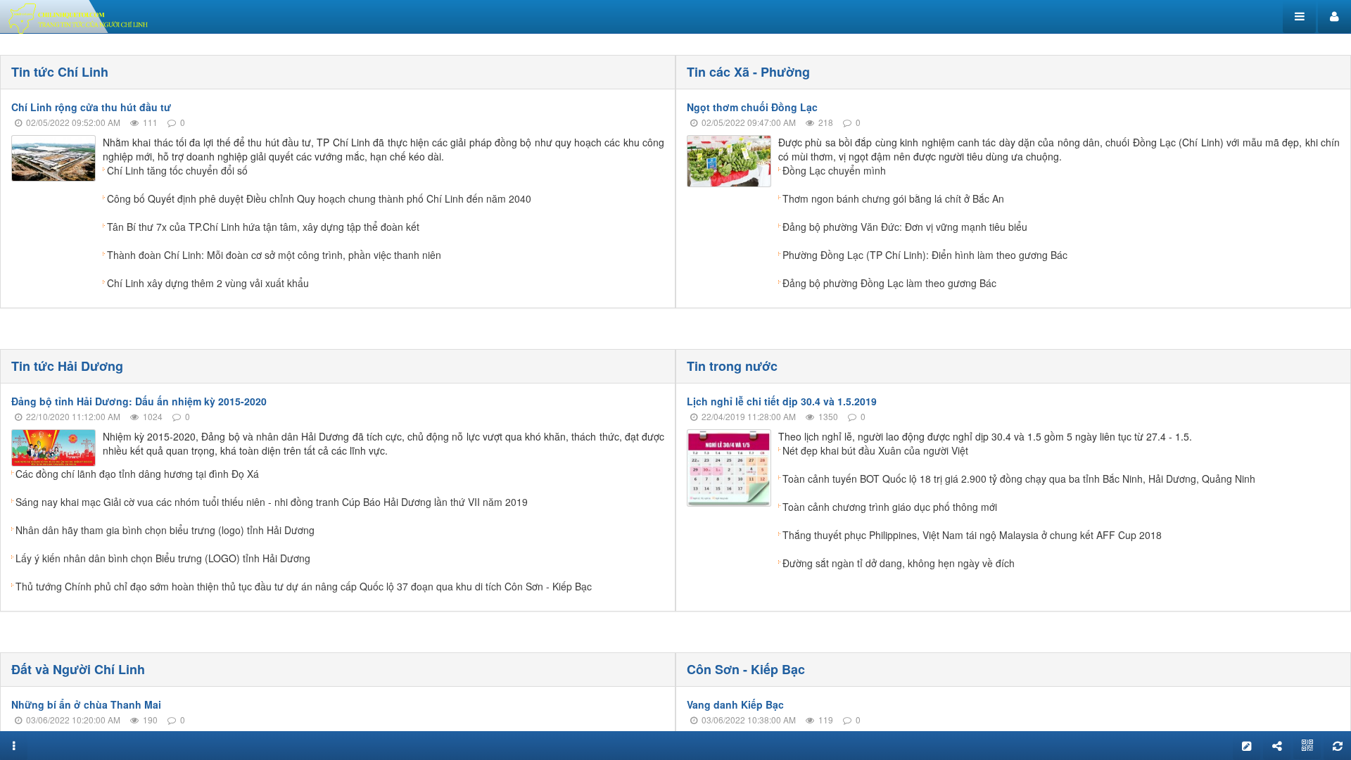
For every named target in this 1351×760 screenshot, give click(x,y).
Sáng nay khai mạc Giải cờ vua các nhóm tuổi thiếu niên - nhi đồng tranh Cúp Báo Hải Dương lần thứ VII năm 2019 (271, 502)
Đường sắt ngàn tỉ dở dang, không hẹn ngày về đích (898, 563)
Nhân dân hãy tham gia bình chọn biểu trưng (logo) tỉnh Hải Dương (165, 530)
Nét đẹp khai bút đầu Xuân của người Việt (875, 450)
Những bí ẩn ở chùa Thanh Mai (86, 704)
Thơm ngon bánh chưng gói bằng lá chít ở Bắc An (893, 198)
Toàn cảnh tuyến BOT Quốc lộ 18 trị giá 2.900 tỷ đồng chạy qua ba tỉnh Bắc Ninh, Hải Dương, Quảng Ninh (1018, 478)
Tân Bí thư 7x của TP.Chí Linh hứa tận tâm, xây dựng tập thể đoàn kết (263, 227)
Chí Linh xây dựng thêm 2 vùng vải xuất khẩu (208, 283)
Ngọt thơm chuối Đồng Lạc (752, 107)
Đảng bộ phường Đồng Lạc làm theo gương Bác (889, 283)
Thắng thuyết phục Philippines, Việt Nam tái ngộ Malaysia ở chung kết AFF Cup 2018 (972, 535)
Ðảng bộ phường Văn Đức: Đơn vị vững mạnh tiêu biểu (904, 227)
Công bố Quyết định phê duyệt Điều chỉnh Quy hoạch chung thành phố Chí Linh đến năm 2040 (319, 198)
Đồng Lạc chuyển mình (834, 170)
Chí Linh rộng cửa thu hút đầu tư (91, 107)
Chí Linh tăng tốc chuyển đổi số (177, 170)
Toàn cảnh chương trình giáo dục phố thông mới (889, 507)
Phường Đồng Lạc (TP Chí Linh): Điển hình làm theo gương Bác (924, 255)
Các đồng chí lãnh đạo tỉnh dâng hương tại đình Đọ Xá (137, 474)
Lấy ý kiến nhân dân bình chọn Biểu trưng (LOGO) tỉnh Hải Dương (162, 558)
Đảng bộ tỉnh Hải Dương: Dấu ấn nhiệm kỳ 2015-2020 (139, 401)
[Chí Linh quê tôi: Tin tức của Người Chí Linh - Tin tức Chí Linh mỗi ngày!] (80, 17)
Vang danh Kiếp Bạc (735, 704)
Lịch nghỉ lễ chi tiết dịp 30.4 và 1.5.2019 (782, 401)
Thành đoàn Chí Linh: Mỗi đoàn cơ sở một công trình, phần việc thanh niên (274, 255)
